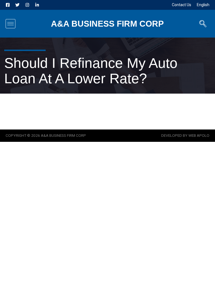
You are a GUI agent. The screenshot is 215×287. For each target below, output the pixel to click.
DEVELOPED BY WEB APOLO (185, 135)
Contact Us (181, 5)
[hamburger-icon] (10, 23)
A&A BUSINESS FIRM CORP (107, 23)
